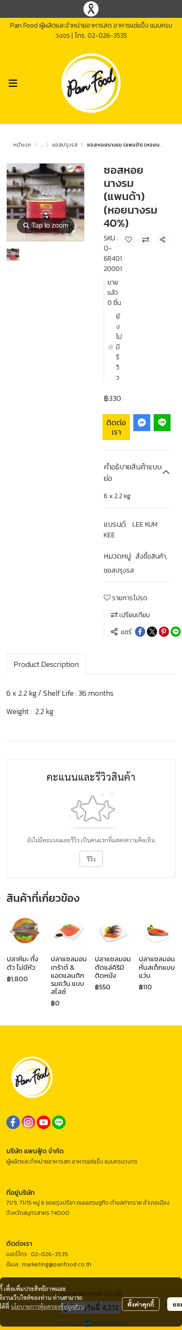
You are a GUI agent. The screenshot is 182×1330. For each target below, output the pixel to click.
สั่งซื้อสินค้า (151, 556)
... (41, 145)
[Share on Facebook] (140, 632)
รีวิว (91, 859)
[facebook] (13, 1122)
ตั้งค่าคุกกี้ (140, 1304)
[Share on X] (152, 632)
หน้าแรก (22, 145)
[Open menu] (12, 83)
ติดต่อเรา (116, 427)
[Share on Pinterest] (164, 632)
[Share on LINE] (176, 632)
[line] (59, 1122)
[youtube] (43, 1122)
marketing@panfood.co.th (56, 1264)
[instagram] (28, 1122)
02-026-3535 (107, 35)
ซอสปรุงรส (64, 145)
